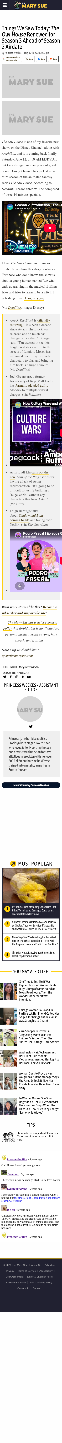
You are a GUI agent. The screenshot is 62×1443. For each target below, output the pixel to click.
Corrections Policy (16, 1282)
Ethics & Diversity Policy (40, 1276)
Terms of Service (27, 1270)
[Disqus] (31, 1196)
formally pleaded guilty (31, 385)
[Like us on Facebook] (10, 678)
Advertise (50, 1265)
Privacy (10, 1270)
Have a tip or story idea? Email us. (38, 1133)
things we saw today (29, 667)
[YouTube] (29, 678)
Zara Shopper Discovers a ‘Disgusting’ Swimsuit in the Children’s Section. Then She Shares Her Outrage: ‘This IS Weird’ (39, 1036)
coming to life (27, 517)
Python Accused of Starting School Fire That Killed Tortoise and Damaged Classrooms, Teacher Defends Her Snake (34, 910)
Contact (37, 1288)
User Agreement (14, 1276)
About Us (36, 1265)
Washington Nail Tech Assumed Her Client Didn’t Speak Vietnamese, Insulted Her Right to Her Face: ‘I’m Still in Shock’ (39, 1057)
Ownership (23, 1288)
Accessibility (46, 1270)
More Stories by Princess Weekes (31, 785)
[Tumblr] (22, 678)
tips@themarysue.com (17, 655)
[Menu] (4, 5)
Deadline (14, 307)
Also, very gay (34, 298)
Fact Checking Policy (40, 1282)
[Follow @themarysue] (4, 678)
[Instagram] (16, 678)
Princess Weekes (13, 52)
